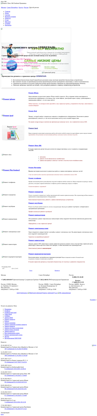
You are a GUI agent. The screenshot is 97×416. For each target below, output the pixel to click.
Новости (8, 18)
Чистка (7, 336)
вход (2, 414)
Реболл (7, 321)
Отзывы (7, 23)
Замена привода (10, 326)
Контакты (8, 25)
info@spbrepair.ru (22, 293)
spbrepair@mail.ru (41, 293)
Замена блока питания (12, 329)
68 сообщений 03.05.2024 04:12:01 (16, 389)
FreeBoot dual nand (10, 312)
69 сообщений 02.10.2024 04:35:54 (16, 382)
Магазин (8, 22)
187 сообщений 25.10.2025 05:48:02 (16, 349)
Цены (7, 13)
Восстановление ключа (12, 333)
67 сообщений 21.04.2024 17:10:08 (16, 395)
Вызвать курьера (10, 16)
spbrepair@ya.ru (53, 293)
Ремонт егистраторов (40, 254)
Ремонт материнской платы (13, 335)
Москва (3, 7)
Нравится (57, 270)
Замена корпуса (10, 331)
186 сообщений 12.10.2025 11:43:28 (16, 355)
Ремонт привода (10, 319)
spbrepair (68, 293)
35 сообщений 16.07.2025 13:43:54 (16, 362)
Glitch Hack (8, 314)
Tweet (30, 270)
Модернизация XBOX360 (13, 338)
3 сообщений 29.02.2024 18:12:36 (15, 402)
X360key (7, 316)
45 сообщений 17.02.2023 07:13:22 (16, 409)
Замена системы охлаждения (14, 328)
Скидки (7, 15)
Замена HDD (9, 317)
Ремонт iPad (33, 111)
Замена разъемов (10, 323)
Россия (26, 7)
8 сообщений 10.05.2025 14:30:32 (15, 369)
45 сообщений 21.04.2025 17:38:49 (16, 375)
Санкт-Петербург (12, 7)
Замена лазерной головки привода (16, 324)
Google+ (93, 300)
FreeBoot (7, 311)
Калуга (21, 7)
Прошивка (8, 309)
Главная (7, 11)
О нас (7, 20)
